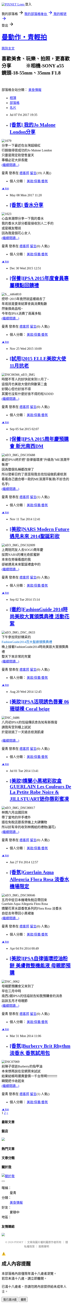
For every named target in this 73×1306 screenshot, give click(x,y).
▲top (5, 188)
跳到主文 (8, 48)
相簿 (13, 98)
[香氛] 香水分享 (26, 205)
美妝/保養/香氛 (37, 181)
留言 (33, 173)
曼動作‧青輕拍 (24, 37)
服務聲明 (44, 1246)
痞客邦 (24, 173)
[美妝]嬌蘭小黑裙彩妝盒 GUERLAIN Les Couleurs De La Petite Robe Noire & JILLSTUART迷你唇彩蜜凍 (40, 790)
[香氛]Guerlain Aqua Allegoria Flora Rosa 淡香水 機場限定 (39, 879)
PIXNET (18, 1242)
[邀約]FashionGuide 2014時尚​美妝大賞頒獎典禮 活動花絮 (39, 616)
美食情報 (34, 90)
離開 (23, 1299)
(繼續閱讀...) (10, 165)
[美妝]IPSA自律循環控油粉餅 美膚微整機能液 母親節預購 (40, 965)
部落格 (14, 103)
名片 (13, 107)
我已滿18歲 (10, 1299)
